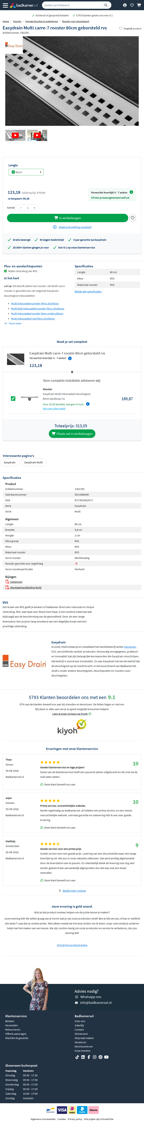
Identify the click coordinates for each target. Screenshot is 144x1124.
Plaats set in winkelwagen (74, 434)
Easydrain (9, 462)
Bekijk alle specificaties (88, 291)
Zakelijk (79, 1025)
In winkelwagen (69, 218)
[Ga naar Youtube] (106, 1057)
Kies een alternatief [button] (54, 408)
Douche (17, 21)
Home (6, 21)
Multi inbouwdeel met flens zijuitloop (33, 318)
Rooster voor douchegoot (75, 21)
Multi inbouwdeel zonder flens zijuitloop (35, 303)
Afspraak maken (84, 1038)
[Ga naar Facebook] (88, 1057)
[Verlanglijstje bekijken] (132, 5)
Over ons (80, 1021)
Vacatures (80, 1042)
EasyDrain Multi (33, 462)
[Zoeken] (105, 5)
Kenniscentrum (84, 1046)
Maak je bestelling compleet (74, 227)
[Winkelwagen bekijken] (139, 5)
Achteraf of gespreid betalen (52, 15)
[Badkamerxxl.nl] (24, 5)
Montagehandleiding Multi (25, 587)
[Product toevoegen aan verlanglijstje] (132, 217)
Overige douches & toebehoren (41, 21)
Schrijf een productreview (72, 945)
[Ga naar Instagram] (94, 1057)
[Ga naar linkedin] (83, 1057)
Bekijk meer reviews (74, 890)
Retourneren (12, 1029)
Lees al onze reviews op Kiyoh (70, 714)
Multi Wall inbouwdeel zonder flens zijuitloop (37, 308)
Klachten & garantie (16, 1038)
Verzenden (11, 1025)
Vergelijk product (132, 28)
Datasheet (16, 582)
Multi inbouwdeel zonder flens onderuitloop (37, 313)
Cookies (62, 1119)
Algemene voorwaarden (43, 1119)
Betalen (9, 1021)
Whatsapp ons (90, 996)
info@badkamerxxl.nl (96, 1002)
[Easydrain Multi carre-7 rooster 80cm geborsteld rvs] (72, 81)
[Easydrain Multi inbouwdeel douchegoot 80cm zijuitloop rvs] (29, 398)
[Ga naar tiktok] (77, 1057)
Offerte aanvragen (16, 1033)
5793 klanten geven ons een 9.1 (94, 15)
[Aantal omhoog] (34, 207)
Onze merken (82, 1050)
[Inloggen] (125, 5)
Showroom (81, 1033)
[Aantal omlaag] (20, 207)
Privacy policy (75, 1119)
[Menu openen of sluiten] (5, 5)
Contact (79, 1029)
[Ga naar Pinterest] (100, 1057)
